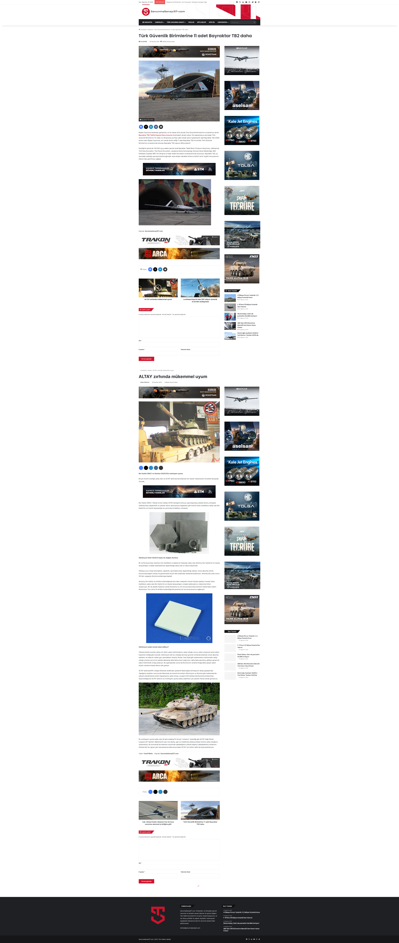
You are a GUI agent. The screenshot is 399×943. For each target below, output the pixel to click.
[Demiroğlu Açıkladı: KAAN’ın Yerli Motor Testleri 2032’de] (230, 336)
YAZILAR (191, 22)
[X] (146, 127)
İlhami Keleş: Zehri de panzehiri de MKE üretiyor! (247, 315)
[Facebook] (141, 127)
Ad (140, 340)
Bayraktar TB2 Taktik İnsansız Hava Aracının (156, 135)
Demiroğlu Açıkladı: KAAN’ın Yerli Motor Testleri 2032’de (247, 334)
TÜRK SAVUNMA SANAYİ (175, 22)
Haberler (150, 29)
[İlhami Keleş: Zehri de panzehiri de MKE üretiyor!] (230, 317)
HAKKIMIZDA (222, 22)
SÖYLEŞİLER (201, 22)
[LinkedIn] (151, 127)
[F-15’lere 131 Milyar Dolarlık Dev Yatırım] (230, 307)
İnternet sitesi (185, 349)
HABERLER (159, 22)
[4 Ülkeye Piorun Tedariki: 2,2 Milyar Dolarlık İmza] (230, 298)
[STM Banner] (179, 171)
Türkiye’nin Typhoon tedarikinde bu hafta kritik (181, 2)
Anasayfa (143, 29)
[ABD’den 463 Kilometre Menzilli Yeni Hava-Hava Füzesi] (230, 326)
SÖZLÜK (212, 22)
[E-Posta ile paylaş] (161, 127)
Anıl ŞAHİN (143, 41)
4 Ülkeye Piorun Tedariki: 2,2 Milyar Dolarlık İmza (248, 296)
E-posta (142, 349)
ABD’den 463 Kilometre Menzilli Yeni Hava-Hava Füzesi (246, 325)
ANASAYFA (148, 22)
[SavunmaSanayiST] (199, 11)
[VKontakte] (156, 127)
